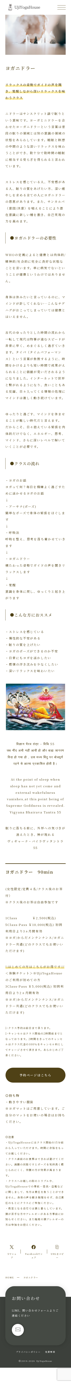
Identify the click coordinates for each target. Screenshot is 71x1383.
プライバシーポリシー (28, 1351)
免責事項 (50, 1351)
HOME (9, 1277)
